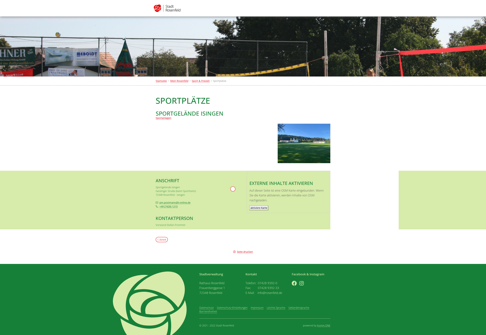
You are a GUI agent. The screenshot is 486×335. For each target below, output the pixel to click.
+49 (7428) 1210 (168, 206)
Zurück (162, 239)
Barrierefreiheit (208, 311)
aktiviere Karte (258, 208)
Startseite (161, 81)
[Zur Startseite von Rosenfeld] (167, 8)
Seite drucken (245, 251)
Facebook (297, 288)
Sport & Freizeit (201, 81)
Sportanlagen (163, 118)
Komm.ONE (323, 325)
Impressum (257, 307)
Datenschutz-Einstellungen (232, 307)
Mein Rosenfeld (179, 81)
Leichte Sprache (276, 307)
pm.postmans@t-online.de (174, 202)
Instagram (305, 288)
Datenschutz (206, 307)
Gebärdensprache (298, 307)
